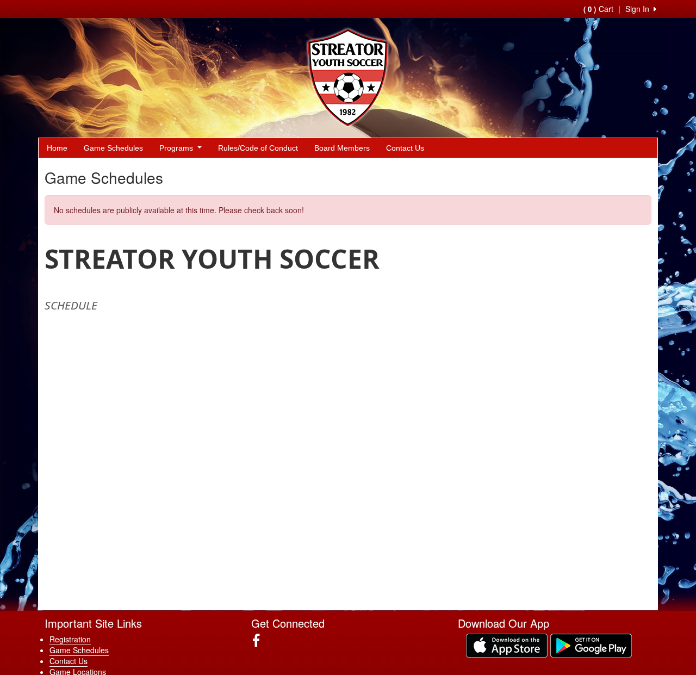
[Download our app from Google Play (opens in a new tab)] (591, 644)
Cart (598, 8)
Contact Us (405, 148)
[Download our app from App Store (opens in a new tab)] (507, 644)
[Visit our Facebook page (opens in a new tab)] (260, 640)
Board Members (342, 148)
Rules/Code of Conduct (258, 148)
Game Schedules (113, 148)
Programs (177, 148)
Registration (70, 639)
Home (57, 148)
